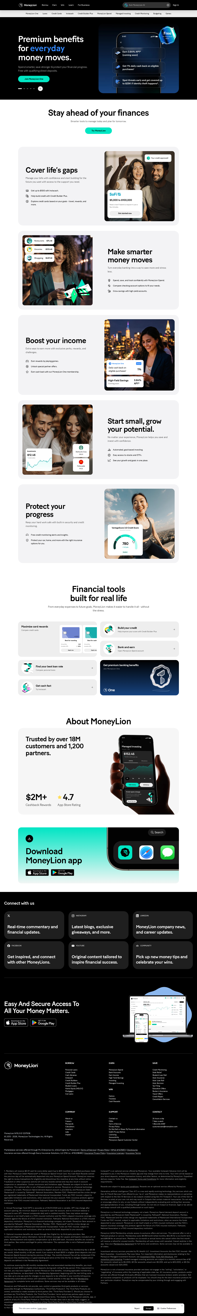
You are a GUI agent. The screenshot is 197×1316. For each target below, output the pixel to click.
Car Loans (69, 1094)
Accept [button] (148, 1308)
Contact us (113, 1118)
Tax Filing (156, 1086)
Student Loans (71, 1086)
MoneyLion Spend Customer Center (123, 1140)
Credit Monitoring (160, 1070)
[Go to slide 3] (27, 88)
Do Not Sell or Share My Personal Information (127, 1129)
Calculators (69, 1126)
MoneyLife (69, 1124)
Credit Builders (71, 1080)
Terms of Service (88, 1150)
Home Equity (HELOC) (74, 1088)
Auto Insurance (159, 1078)
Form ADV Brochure (164, 1257)
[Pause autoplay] (40, 88)
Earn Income (114, 1075)
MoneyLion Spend (116, 1070)
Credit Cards (70, 1072)
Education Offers (159, 1088)
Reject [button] (137, 1308)
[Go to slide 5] (34, 88)
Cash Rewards (114, 1101)
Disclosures (132, 1150)
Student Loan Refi (160, 1075)
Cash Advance (71, 1075)
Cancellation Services (161, 1099)
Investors (69, 1129)
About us (69, 1118)
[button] (166, 1308)
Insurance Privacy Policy (94, 1153)
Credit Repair (158, 1096)
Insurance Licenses (115, 1153)
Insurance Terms (133, 1153)
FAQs (111, 1121)
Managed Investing (116, 1083)
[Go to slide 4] (30, 88)
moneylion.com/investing (111, 1259)
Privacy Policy (114, 1126)
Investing (112, 1080)
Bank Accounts (115, 1072)
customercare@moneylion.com (165, 1126)
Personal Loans (71, 1070)
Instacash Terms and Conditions (142, 1179)
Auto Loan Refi (158, 1080)
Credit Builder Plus (72, 1083)
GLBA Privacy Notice (117, 1132)
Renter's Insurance (160, 1091)
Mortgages (69, 1091)
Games (111, 1096)
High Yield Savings (116, 1078)
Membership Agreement (124, 1244)
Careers (68, 1121)
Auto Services (158, 1083)
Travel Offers (158, 1094)
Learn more (42, 1308)
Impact (68, 1134)
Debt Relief (157, 1072)
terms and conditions (130, 1186)
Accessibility (114, 1137)
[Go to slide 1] (20, 88)
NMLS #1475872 (118, 1150)
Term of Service (115, 1124)
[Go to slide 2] (24, 88)
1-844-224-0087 (159, 1124)
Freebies (112, 1099)
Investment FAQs (147, 1257)
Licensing (112, 1134)
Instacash (69, 1078)
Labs (67, 1132)
